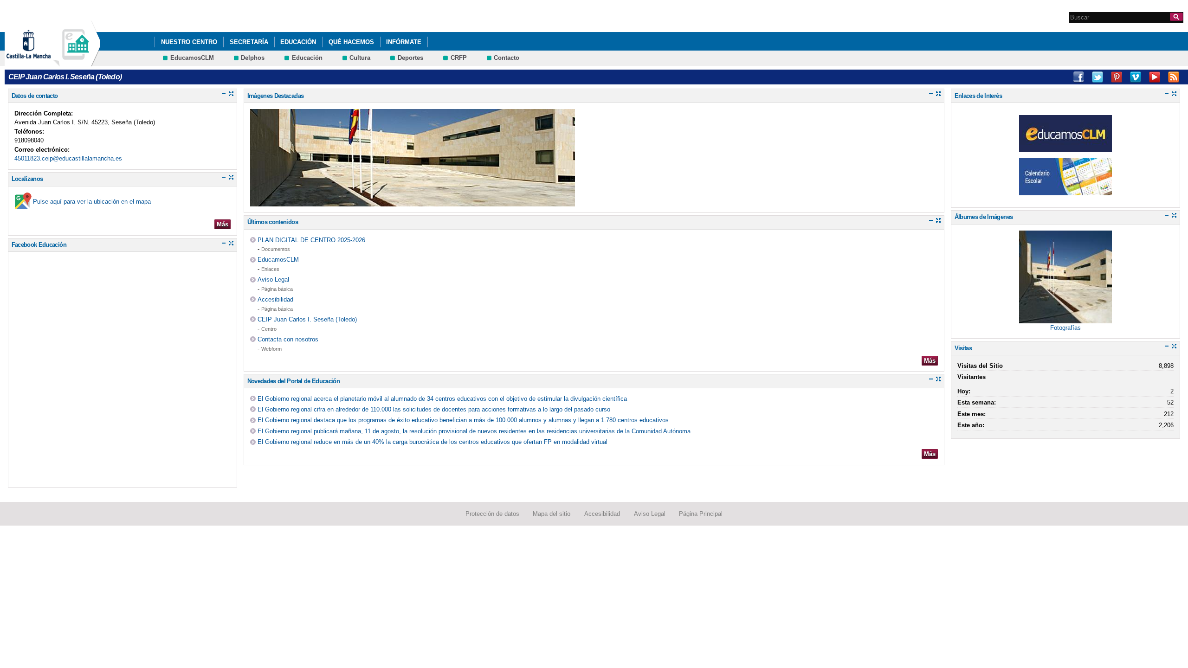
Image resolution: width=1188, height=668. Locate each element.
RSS (1173, 77)
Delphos (253, 57)
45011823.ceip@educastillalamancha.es (68, 158)
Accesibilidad (275, 299)
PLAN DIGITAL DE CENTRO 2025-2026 (311, 240)
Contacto (506, 57)
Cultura (359, 57)
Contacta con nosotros (288, 339)
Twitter (1097, 77)
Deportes (410, 57)
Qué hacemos (351, 42)
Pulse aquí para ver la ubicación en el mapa (92, 201)
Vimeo (1135, 77)
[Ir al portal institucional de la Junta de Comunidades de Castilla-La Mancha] (40, 61)
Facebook (1078, 77)
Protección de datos (492, 513)
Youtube (1154, 77)
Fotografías (1065, 327)
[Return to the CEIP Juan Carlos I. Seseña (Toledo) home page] (76, 61)
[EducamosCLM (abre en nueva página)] (1065, 147)
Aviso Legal (273, 279)
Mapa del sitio (551, 513)
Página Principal (701, 513)
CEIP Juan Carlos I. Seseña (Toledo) (307, 319)
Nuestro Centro (189, 42)
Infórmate (403, 42)
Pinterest (1116, 77)
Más (222, 224)
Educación (298, 42)
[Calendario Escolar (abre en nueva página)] (1065, 190)
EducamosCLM (192, 57)
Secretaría (249, 42)
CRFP (459, 57)
